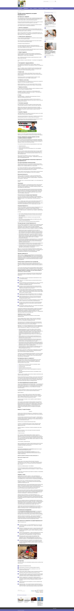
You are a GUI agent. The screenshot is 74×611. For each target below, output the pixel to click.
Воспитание (51, 8)
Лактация (35, 8)
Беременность (26, 8)
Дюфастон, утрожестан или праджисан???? (20, 601)
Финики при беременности (32, 601)
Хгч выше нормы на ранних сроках (26, 601)
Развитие (46, 8)
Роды (31, 8)
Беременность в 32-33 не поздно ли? (50, 37)
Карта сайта (54, 608)
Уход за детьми (40, 8)
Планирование (20, 8)
